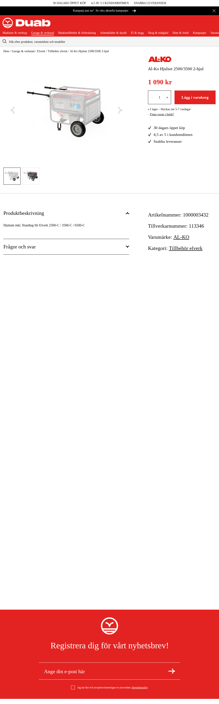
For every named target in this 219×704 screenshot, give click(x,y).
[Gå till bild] (12, 176)
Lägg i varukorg (195, 97)
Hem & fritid (181, 32)
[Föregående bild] (12, 110)
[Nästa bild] (120, 110)
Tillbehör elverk (57, 51)
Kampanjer (199, 32)
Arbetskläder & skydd (113, 32)
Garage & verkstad (42, 32)
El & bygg (137, 32)
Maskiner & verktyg (15, 32)
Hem (6, 51)
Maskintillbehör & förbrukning (77, 32)
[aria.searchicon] (4, 41)
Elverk (41, 51)
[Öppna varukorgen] (213, 24)
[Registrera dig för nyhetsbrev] (171, 671)
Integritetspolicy (140, 687)
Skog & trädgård (158, 32)
